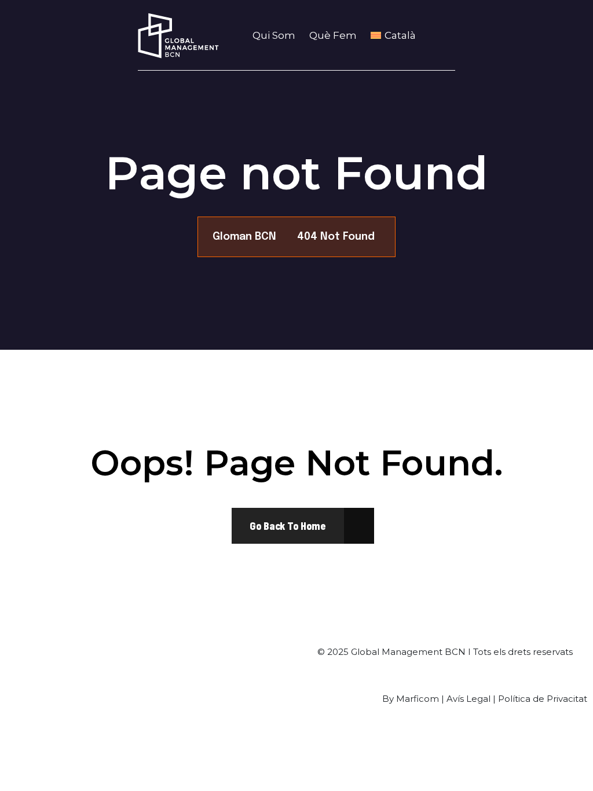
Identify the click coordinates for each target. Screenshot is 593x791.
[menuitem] (397, 35)
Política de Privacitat (542, 698)
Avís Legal (468, 698)
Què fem (333, 35)
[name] (288, 526)
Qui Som (273, 35)
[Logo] (178, 35)
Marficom (417, 698)
